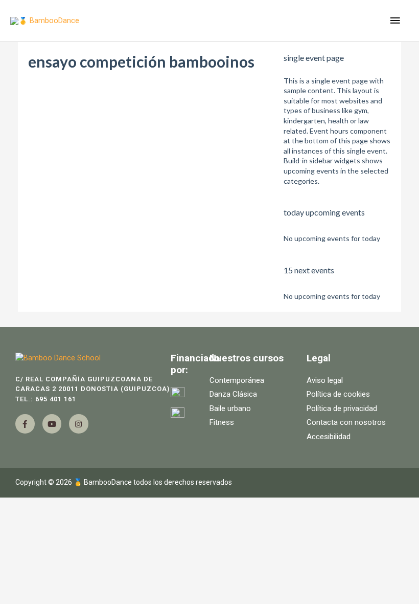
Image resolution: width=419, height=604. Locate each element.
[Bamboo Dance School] (93, 358)
